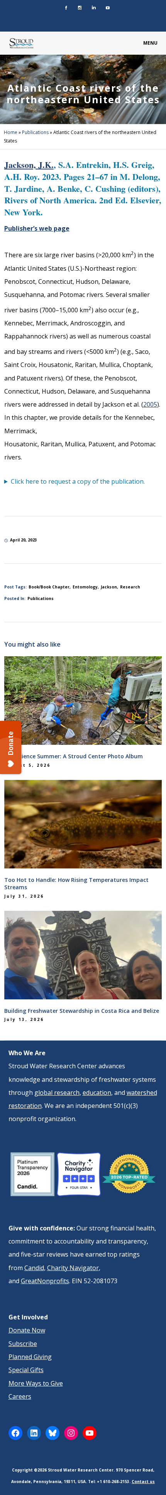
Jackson (109, 587)
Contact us (143, 1481)
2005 (150, 404)
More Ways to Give (35, 1383)
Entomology (85, 587)
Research (130, 587)
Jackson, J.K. (29, 164)
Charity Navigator (73, 1268)
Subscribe (22, 1343)
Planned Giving (30, 1357)
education (97, 1092)
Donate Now (26, 1330)
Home (10, 132)
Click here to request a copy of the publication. (78, 481)
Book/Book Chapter (49, 587)
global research (57, 1092)
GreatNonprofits (45, 1281)
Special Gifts (26, 1370)
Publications (35, 132)
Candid (34, 1268)
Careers (19, 1396)
